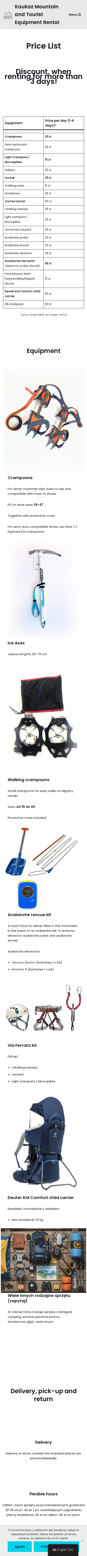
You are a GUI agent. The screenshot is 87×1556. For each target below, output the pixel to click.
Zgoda (20, 1547)
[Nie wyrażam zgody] (82, 1540)
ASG (30, 1321)
